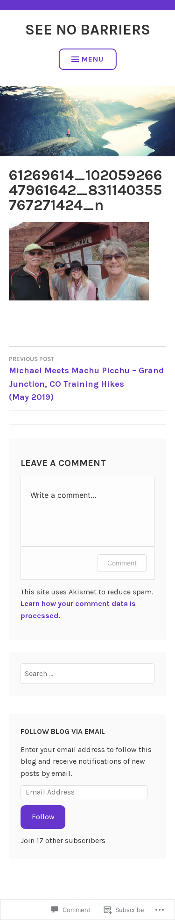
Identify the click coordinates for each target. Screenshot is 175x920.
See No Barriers (87, 29)
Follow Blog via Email (63, 731)
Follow (43, 816)
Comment (122, 563)
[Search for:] (87, 673)
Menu (93, 59)
